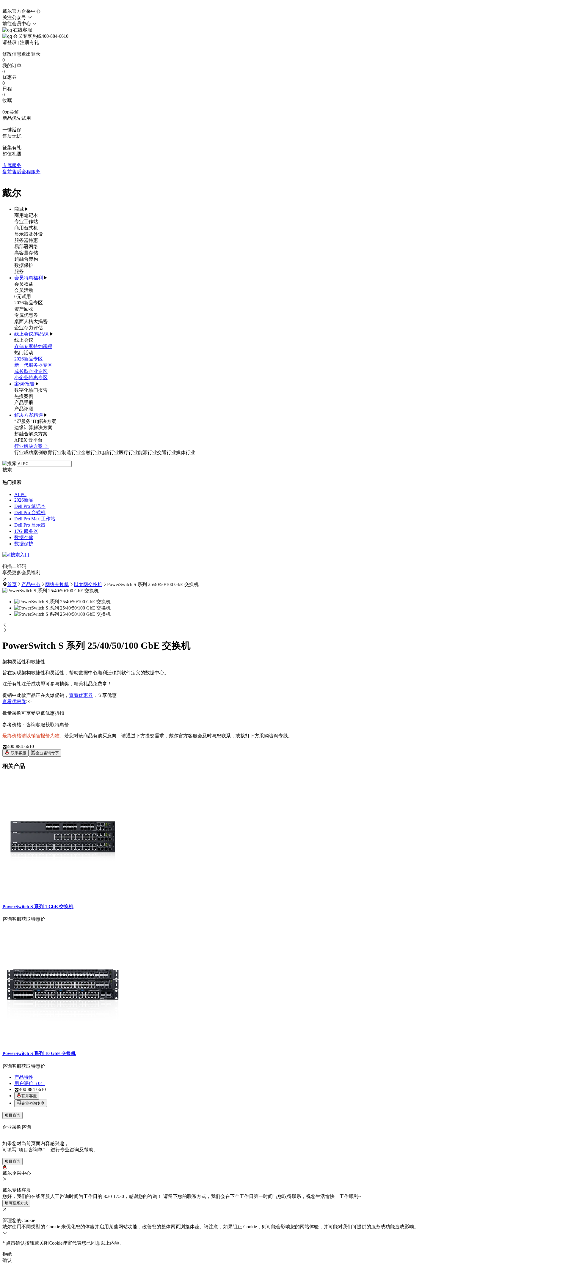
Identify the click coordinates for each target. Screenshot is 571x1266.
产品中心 (30, 584)
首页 (12, 584)
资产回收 (23, 308)
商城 (19, 209)
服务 (19, 271)
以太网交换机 (88, 584)
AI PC (20, 494)
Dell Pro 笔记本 (30, 506)
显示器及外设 (28, 234)
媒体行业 (185, 452)
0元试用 (22, 296)
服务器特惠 (26, 240)
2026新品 (23, 500)
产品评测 (23, 408)
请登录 (9, 42)
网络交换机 (57, 584)
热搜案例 (23, 396)
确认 (7, 1260)
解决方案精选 (28, 415)
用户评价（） (29, 1083)
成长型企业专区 (31, 371)
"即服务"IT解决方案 (35, 421)
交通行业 (166, 452)
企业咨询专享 (47, 753)
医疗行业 (128, 452)
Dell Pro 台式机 (30, 512)
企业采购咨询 (16, 1127)
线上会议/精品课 (31, 333)
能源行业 (147, 452)
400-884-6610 (20, 746)
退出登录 (30, 53)
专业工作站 (26, 221)
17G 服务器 (26, 531)
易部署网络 (26, 246)
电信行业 (109, 452)
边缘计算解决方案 (33, 427)
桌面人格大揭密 (31, 321)
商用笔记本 (26, 215)
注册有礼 (29, 42)
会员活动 (23, 290)
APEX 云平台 (28, 440)
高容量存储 (26, 252)
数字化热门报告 (31, 390)
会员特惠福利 (28, 277)
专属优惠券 (26, 315)
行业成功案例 (28, 452)
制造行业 (71, 452)
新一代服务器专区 (33, 365)
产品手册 (23, 402)
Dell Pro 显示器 (30, 525)
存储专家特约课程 (33, 346)
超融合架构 (26, 259)
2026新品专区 (28, 302)
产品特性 (23, 1077)
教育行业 (52, 452)
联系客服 (18, 753)
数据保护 (23, 265)
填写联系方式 (16, 1203)
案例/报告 (24, 383)
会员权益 (23, 283)
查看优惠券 (81, 695)
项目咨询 (12, 1115)
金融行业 (90, 452)
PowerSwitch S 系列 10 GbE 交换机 (39, 1053)
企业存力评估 (28, 327)
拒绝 (7, 1253)
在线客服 (22, 29)
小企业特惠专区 (31, 377)
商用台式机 (26, 227)
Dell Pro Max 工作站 (34, 518)
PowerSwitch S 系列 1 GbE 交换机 (37, 906)
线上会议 (23, 340)
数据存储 (23, 537)
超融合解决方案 (31, 433)
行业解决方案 (29, 446)
